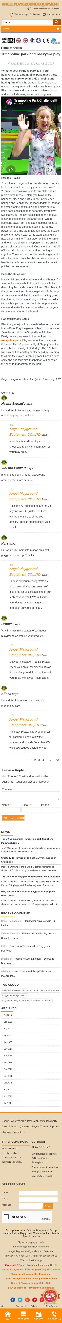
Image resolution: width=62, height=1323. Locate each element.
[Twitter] (20, 1301)
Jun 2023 (8, 1042)
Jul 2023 (7, 1035)
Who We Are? (18, 1120)
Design (5, 1120)
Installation (33, 1120)
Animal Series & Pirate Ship (45, 1167)
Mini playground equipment (44, 1154)
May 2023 (8, 1049)
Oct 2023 (8, 1015)
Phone (45, 804)
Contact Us (18, 1132)
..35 (49, 759)
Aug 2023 (8, 1029)
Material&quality (48, 1120)
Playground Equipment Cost (14, 995)
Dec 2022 (8, 1069)
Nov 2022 (8, 1076)
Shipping (6, 1132)
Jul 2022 (7, 1103)
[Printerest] (34, 1301)
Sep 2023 (8, 1022)
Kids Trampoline (10, 1153)
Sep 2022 (8, 1089)
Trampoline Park (10, 1148)
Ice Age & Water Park (42, 1171)
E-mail (26, 804)
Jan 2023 (8, 1062)
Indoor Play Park (30, 990)
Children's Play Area (11, 990)
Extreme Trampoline (11, 1157)
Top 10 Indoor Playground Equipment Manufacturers (31, 876)
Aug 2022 (8, 1096)
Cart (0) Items (53, 14)
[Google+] (27, 1301)
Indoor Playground (22, 1233)
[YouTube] (42, 1301)
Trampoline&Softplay (12, 1162)
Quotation (25, 1126)
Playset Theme (39, 1126)
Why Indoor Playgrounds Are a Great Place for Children (27, 1001)
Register (37, 14)
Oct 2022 (8, 1083)
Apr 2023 (8, 1056)
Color (4, 1126)
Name (6, 804)
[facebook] (12, 1301)
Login (26, 14)
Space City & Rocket (42, 1176)
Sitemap (48, 1251)
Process (13, 1126)
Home (5, 47)
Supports (54, 1126)
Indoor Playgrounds (50, 990)
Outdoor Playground (37, 1230)
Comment (7, 789)
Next (56, 759)
